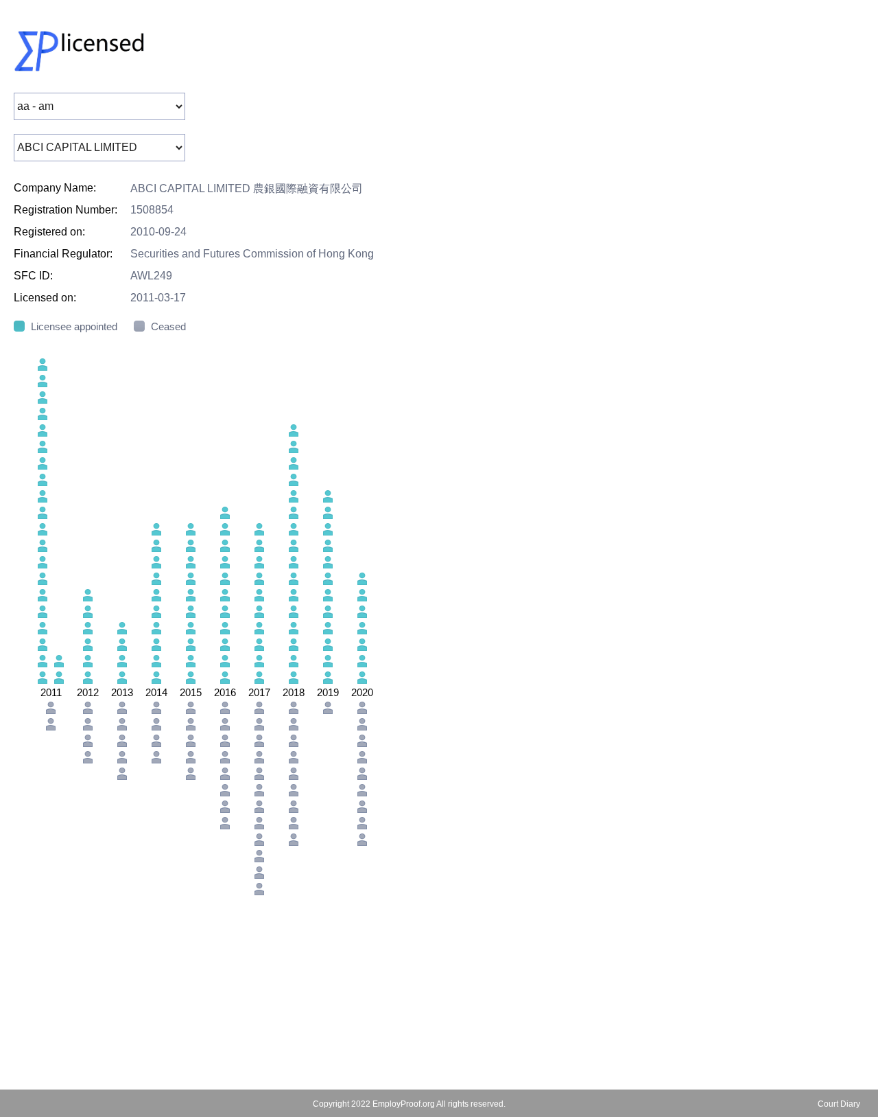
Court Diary (839, 1104)
